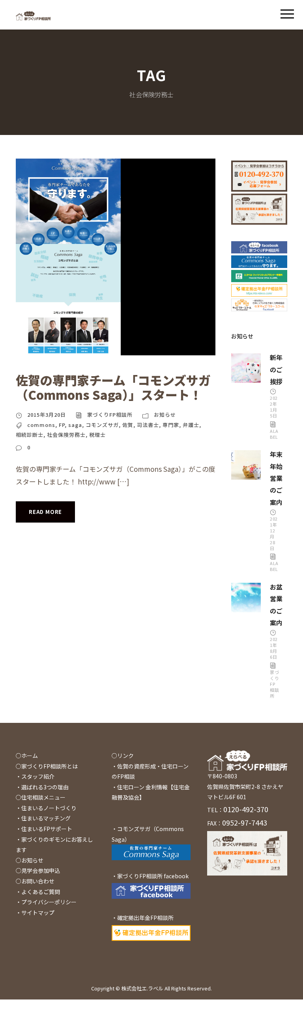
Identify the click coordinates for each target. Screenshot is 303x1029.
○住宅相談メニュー (40, 797)
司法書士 (148, 425)
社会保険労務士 (66, 434)
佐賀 (127, 425)
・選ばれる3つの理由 (42, 787)
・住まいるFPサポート (44, 829)
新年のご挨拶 (276, 369)
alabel (274, 434)
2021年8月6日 (274, 648)
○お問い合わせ (35, 881)
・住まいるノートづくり (46, 808)
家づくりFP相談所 (110, 414)
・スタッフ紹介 (35, 776)
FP (62, 425)
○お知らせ (29, 860)
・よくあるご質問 (38, 892)
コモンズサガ (102, 425)
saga (75, 425)
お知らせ (165, 414)
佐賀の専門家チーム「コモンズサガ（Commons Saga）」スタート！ (113, 387)
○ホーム (27, 755)
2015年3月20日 (46, 414)
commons (41, 425)
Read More (45, 511)
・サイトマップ (35, 912)
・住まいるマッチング (43, 818)
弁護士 (191, 425)
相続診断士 (29, 434)
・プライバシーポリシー (46, 902)
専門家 (171, 425)
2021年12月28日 (274, 533)
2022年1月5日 (274, 407)
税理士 (97, 434)
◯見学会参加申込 (38, 870)
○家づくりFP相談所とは (47, 766)
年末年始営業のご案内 (276, 478)
